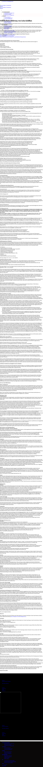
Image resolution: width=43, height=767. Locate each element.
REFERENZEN (4, 754)
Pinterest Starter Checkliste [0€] (10, 761)
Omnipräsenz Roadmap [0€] (9, 760)
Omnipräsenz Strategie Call (9, 13)
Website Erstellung (7, 744)
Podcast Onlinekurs (7, 21)
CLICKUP (4, 15)
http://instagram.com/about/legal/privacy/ (18, 616)
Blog (3, 763)
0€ (2, 759)
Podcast (5, 764)
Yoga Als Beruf (7, 757)
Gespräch (4, 765)
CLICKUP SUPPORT (8, 18)
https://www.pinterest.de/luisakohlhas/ (7, 35)
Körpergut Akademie (8, 755)
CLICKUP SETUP (7, 16)
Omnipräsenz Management (9, 14)
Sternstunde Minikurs (8, 751)
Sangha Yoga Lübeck (8, 756)
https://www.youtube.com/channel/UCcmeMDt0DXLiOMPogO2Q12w (13, 36)
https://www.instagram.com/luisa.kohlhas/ (7, 34)
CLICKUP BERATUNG (8, 17)
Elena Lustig (6, 28)
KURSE (3, 750)
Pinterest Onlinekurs (8, 753)
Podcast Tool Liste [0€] (8, 32)
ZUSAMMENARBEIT (6, 12)
